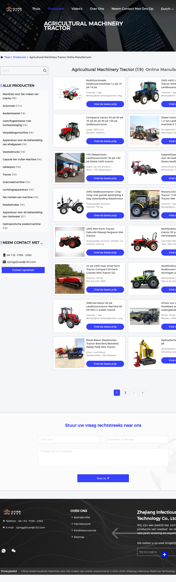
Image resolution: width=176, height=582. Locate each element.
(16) (14, 113)
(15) (22, 226)
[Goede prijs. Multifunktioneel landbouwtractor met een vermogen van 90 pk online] (145, 279)
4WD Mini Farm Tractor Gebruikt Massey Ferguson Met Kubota (104, 232)
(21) (22, 214)
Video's (77, 9)
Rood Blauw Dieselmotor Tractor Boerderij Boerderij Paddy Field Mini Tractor (102, 344)
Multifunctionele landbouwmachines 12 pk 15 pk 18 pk (104, 84)
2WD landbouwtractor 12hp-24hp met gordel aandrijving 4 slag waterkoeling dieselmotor (104, 195)
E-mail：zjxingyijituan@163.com (25, 527)
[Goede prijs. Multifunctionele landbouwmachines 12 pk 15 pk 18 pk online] (70, 93)
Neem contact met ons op (132, 9)
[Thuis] (13, 8)
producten (19, 57)
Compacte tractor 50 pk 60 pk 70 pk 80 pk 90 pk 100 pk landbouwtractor (104, 121)
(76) (20, 96)
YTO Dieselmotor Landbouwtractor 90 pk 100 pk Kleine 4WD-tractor (103, 158)
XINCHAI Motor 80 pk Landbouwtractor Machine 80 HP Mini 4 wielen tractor (104, 306)
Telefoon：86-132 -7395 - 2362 (24, 521)
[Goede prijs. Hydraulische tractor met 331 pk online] (145, 353)
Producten (56, 9)
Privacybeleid (9, 571)
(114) (12, 105)
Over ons (97, 9)
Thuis (36, 9)
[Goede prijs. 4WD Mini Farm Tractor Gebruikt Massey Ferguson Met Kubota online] (70, 242)
